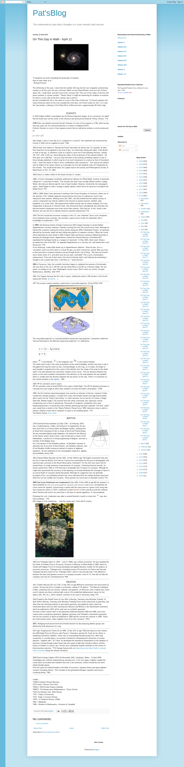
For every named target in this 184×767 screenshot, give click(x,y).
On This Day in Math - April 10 (145, 375)
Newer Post (37, 728)
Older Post (105, 728)
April (143, 229)
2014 (141, 454)
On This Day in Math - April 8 (145, 389)
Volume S (121, 69)
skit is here (52, 413)
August (143, 217)
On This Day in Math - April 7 (145, 396)
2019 (141, 183)
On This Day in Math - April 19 (145, 311)
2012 (141, 460)
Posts (123, 146)
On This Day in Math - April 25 (145, 269)
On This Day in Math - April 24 (145, 276)
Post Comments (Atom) (51, 732)
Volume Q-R (122, 65)
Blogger (96, 750)
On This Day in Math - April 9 (145, 382)
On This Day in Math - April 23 (145, 283)
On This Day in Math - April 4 (145, 417)
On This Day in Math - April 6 (145, 402)
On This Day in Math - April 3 (145, 424)
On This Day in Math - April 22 (145, 290)
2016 (141, 193)
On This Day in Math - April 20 (145, 304)
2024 (141, 167)
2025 (141, 164)
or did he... (52, 279)
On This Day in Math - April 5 (145, 410)
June (143, 223)
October (144, 209)
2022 (141, 174)
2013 (141, 457)
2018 (141, 186)
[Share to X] (67, 711)
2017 (141, 189)
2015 (141, 196)
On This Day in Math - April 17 (145, 325)
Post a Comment (42, 723)
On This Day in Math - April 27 (145, 255)
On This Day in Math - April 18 (145, 318)
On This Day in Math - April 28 (145, 248)
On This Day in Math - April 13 (145, 353)
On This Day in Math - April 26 (145, 262)
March (143, 444)
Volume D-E (122, 47)
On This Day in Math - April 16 (145, 332)
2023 (141, 171)
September (145, 212)
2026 (141, 161)
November (145, 203)
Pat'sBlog (49, 12)
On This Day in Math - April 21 (145, 297)
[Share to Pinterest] (72, 711)
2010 (141, 466)
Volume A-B (122, 38)
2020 (141, 180)
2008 (141, 473)
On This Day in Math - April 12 (145, 360)
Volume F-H (122, 51)
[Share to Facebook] (70, 711)
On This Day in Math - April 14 (145, 346)
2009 (141, 469)
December (145, 199)
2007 (141, 476)
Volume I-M (122, 56)
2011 (141, 463)
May (142, 226)
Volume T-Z (122, 74)
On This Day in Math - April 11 (145, 367)
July (142, 220)
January (144, 450)
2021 (141, 177)
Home (71, 728)
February (144, 447)
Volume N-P (122, 60)
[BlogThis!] (65, 711)
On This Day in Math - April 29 (145, 241)
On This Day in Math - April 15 (145, 339)
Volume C (121, 42)
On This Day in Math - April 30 (145, 234)
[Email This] (62, 711)
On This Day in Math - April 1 (145, 438)
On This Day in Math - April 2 (145, 431)
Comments (125, 150)
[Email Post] (58, 711)
